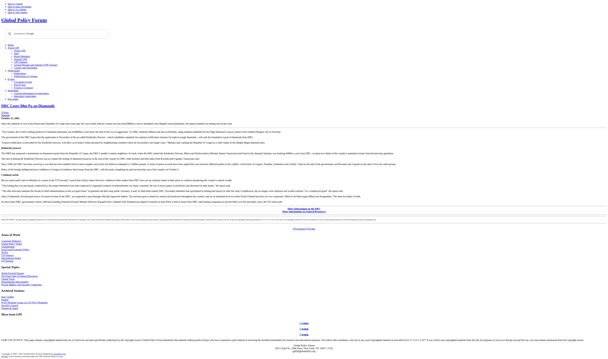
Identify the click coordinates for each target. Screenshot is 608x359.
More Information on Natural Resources (304, 211)
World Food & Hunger (12, 273)
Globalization (8, 246)
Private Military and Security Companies (21, 284)
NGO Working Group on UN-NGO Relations (24, 302)
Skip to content (15, 4)
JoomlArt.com (60, 354)
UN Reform (7, 261)
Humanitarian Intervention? (15, 282)
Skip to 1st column (17, 9)
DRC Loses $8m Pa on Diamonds (28, 106)
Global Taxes (8, 279)
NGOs (4, 252)
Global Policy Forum (24, 20)
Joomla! (4, 356)
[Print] (5, 112)
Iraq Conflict (7, 297)
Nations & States (9, 308)
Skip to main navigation (19, 6)
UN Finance (7, 255)
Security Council (9, 305)
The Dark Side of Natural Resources (19, 276)
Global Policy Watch (11, 244)
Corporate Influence (11, 241)
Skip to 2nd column (17, 12)
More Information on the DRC (304, 208)
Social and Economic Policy (15, 249)
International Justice (11, 258)
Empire (5, 299)
